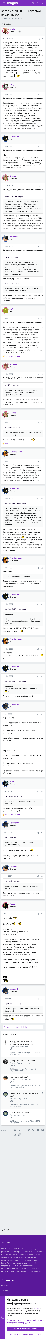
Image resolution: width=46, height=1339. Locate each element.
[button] (3, 3)
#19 (42, 914)
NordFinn (13, 1079)
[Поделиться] (39, 39)
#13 (42, 649)
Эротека (4, 1290)
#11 (42, 568)
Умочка (13, 1099)
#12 (42, 604)
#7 (42, 374)
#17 (42, 833)
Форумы (4, 1285)
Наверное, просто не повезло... (24, 1060)
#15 (42, 714)
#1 (42, 39)
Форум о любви (25, 1079)
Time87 (12, 1063)
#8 (42, 423)
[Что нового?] (42, 3)
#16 (42, 792)
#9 (42, 462)
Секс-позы (24, 1047)
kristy (5, 19)
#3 (42, 146)
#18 (42, 876)
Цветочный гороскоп (20, 1112)
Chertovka (16, 1121)
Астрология (22, 1115)
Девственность (23, 1063)
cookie (36, 1308)
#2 (42, 94)
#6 (42, 319)
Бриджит (16, 1085)
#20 (41, 999)
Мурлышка (14, 1047)
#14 (42, 676)
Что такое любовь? (19, 1077)
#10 (42, 499)
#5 (42, 246)
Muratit (15, 1069)
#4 (42, 186)
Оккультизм (22, 1099)
